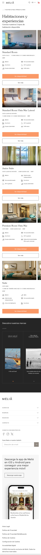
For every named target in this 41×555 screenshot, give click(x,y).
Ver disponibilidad (20, 76)
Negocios (5, 418)
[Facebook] (3, 434)
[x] (12, 434)
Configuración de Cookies (11, 542)
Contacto (5, 423)
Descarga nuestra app (14, 475)
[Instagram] (7, 434)
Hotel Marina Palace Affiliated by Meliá (15, 9)
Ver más (20, 83)
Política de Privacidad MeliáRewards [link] (14, 534)
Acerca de (5, 407)
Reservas (5, 412)
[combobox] (33, 2)
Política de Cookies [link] (8, 538)
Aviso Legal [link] (6, 526)
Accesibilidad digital (9, 545)
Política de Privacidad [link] (9, 530)
